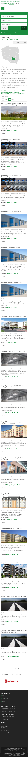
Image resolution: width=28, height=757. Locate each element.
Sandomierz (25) (5, 93)
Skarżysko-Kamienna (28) (7, 92)
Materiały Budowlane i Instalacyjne (8, 708)
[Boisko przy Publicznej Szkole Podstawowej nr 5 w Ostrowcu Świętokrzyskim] (14, 113)
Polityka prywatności (6, 719)
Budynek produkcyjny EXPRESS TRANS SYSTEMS (12, 386)
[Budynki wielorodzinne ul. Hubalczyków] (14, 571)
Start (3, 695)
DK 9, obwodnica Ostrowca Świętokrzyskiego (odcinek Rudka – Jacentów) (14, 631)
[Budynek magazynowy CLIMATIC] (14, 256)
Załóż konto (11, 3)
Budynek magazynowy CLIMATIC (10, 247)
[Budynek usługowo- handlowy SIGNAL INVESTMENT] (14, 467)
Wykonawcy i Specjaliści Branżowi (8, 709)
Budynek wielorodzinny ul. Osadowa (11, 528)
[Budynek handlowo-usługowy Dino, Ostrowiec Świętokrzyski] (14, 185)
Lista (18, 42)
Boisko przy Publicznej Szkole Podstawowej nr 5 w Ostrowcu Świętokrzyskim (13, 104)
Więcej (3, 133)
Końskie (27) (17, 92)
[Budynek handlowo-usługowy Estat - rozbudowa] (14, 221)
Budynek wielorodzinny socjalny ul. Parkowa (13, 494)
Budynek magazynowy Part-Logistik (11, 282)
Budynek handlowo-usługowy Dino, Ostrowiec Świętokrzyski (11, 176)
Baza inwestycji (5, 697)
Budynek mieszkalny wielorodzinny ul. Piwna (13, 317)
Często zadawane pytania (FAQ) (8, 716)
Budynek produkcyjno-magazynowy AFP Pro (13, 351)
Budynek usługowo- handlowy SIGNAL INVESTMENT (12, 458)
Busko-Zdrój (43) (21, 91)
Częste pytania (5, 698)
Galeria (12, 99)
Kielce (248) (4, 91)
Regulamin (4, 718)
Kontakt (3, 701)
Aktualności (4, 700)
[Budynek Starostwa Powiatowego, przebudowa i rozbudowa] (14, 431)
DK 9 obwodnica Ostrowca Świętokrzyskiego (13, 596)
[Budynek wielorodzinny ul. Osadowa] (14, 536)
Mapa (25, 42)
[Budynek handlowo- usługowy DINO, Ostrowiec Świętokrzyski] (14, 149)
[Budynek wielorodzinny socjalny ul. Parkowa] (14, 502)
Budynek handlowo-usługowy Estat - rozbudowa (11, 212)
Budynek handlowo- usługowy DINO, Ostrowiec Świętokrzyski (11, 140)
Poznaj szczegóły (16, 755)
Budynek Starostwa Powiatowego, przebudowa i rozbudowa (11, 422)
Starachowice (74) (12, 91)
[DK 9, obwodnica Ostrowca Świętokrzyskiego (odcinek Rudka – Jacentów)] (14, 640)
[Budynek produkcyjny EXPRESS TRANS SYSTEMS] (14, 395)
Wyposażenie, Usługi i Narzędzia (8, 711)
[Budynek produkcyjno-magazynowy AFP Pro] (14, 359)
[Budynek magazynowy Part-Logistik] (14, 290)
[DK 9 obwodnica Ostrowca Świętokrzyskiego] (14, 604)
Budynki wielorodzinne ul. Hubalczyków (12, 563)
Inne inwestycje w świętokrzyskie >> (18, 93)
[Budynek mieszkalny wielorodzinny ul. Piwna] (14, 325)
